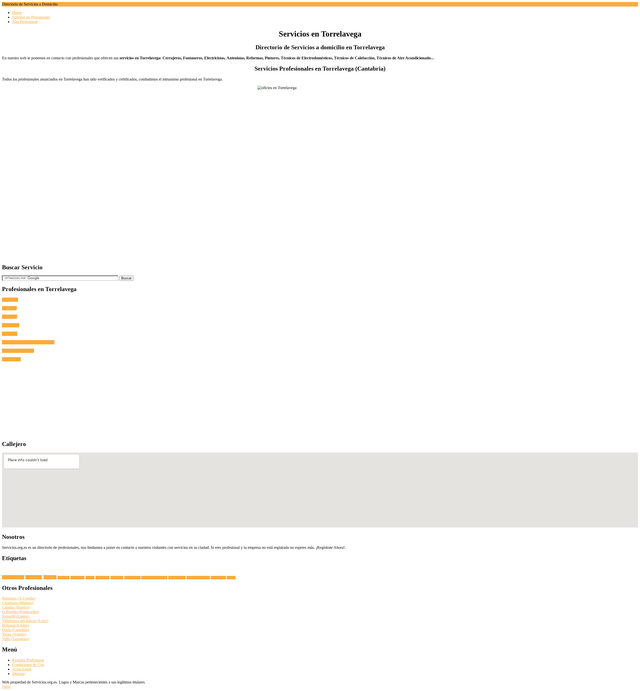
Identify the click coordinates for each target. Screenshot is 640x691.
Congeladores (132, 577)
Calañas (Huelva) (16, 607)
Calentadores (218, 577)
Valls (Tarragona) (15, 639)
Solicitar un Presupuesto (31, 17)
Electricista (10, 325)
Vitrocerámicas (177, 577)
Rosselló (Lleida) (15, 616)
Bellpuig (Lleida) (15, 625)
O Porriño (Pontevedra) (20, 612)
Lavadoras (33, 577)
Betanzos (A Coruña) (19, 598)
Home (17, 13)
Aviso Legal (21, 669)
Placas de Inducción (198, 577)
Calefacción (11, 359)
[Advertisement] (152, 224)
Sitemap (18, 673)
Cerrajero (9, 308)
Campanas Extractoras (154, 577)
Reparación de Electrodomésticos (28, 342)
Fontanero (10, 300)
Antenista (9, 317)
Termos (231, 577)
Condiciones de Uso (28, 664)
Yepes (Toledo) (14, 634)
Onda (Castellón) (15, 630)
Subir (6, 686)
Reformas (9, 334)
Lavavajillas (77, 577)
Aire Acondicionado (18, 351)
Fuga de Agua (13, 577)
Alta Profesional (25, 22)
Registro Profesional (28, 660)
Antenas (50, 577)
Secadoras (64, 577)
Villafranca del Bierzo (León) (25, 621)
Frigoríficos (103, 577)
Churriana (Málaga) (17, 603)
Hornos (90, 577)
